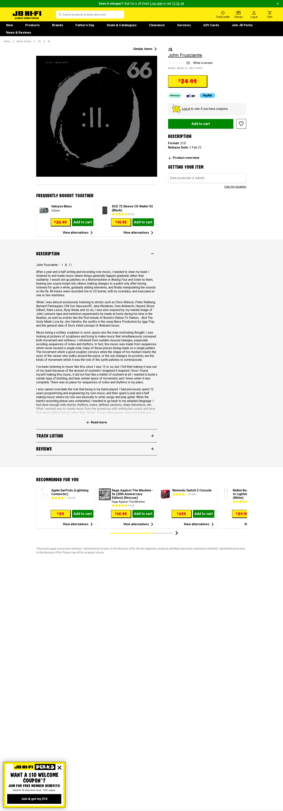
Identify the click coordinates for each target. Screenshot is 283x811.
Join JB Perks (242, 25)
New (9, 25)
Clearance (157, 25)
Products (32, 25)
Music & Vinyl (24, 41)
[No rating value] (177, 63)
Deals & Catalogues (122, 25)
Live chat (156, 3)
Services (184, 25)
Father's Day (84, 25)
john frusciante (185, 55)
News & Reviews (18, 32)
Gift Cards (211, 25)
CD (39, 41)
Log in (186, 109)
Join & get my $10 (34, 799)
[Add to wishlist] (241, 124)
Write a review (203, 63)
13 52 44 (178, 3)
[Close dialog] (59, 768)
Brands (57, 25)
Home (7, 41)
